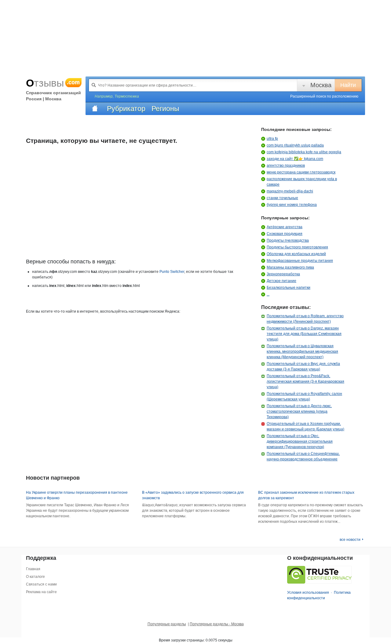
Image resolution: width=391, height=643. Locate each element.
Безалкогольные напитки (288, 287)
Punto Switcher (171, 271)
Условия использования (308, 592)
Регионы (165, 109)
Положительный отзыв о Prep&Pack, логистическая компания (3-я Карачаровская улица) (305, 381)
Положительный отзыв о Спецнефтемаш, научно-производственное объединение (303, 456)
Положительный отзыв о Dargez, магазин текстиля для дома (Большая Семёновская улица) (304, 333)
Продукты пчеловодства (288, 240)
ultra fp (272, 138)
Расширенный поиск (324, 96)
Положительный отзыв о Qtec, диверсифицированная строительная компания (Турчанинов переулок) (300, 441)
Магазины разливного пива (290, 267)
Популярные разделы (167, 624)
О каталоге (35, 576)
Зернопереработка (283, 274)
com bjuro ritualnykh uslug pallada (295, 145)
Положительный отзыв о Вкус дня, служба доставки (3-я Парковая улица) (303, 366)
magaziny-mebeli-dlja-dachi (290, 191)
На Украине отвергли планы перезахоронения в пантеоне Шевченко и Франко (77, 495)
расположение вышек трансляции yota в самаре (302, 182)
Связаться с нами (41, 584)
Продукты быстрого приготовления (297, 247)
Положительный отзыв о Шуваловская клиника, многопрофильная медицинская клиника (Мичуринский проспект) (302, 351)
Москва (320, 85)
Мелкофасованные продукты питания (300, 260)
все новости (350, 539)
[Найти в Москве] (93, 85)
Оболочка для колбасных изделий (296, 254)
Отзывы (53, 83)
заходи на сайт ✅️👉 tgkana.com (295, 159)
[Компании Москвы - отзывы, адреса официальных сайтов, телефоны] (95, 108)
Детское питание (281, 281)
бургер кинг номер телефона (292, 205)
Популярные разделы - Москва (217, 624)
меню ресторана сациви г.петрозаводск (301, 172)
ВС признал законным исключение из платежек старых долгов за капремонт (306, 495)
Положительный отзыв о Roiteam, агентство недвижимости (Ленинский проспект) (305, 319)
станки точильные (282, 198)
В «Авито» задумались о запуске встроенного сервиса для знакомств (193, 495)
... (268, 294)
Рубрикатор (126, 109)
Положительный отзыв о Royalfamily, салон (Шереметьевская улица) (304, 396)
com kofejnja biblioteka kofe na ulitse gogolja (304, 152)
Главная (33, 569)
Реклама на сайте (41, 592)
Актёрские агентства (284, 227)
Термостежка (127, 96)
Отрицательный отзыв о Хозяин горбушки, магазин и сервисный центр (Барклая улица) (305, 426)
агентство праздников (286, 165)
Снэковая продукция (284, 234)
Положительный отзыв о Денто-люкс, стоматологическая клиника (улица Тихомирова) (299, 411)
